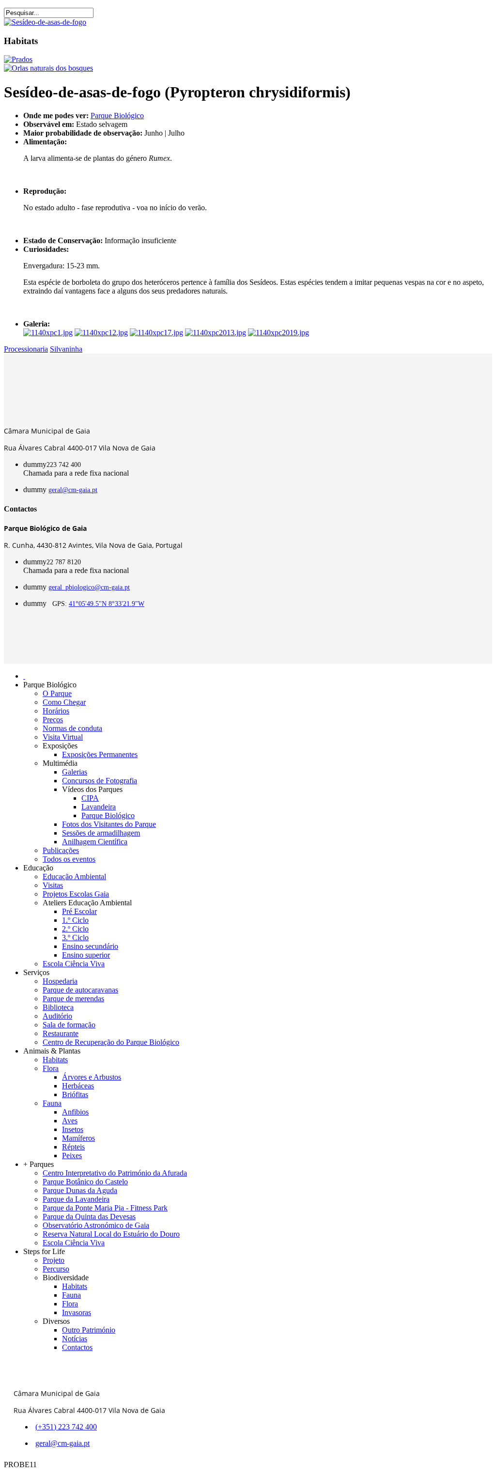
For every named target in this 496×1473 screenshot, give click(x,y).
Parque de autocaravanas (80, 990)
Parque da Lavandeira (76, 1199)
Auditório (57, 1016)
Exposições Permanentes (100, 754)
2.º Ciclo (75, 929)
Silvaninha (66, 349)
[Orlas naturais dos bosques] (48, 68)
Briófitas (75, 1094)
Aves (70, 1120)
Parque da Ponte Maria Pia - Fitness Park (105, 1208)
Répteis (73, 1147)
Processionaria (26, 349)
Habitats (55, 1059)
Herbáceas (78, 1086)
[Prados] (18, 59)
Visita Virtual (63, 737)
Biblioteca (58, 1007)
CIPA (90, 798)
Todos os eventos (69, 859)
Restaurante (60, 1033)
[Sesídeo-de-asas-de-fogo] (45, 22)
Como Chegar (64, 702)
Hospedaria (60, 981)
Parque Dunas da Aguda (80, 1190)
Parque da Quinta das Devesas (89, 1216)
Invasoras (76, 1312)
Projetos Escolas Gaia (76, 894)
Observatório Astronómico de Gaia (96, 1225)
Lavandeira (98, 807)
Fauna (52, 1103)
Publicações (61, 850)
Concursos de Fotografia (99, 780)
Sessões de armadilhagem (101, 833)
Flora (51, 1068)
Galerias (74, 772)
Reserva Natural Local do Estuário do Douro (111, 1234)
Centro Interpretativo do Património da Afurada (115, 1173)
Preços (53, 719)
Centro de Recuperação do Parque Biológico (111, 1042)
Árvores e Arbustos (91, 1077)
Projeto (53, 1260)
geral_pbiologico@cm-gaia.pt (89, 587)
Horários (56, 711)
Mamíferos (78, 1138)
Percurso (56, 1269)
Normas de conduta (72, 728)
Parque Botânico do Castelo (85, 1182)
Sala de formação (69, 1025)
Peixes (72, 1155)
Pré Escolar (79, 911)
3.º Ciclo (75, 937)
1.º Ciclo (75, 920)
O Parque (57, 693)
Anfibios (75, 1112)
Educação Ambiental (74, 876)
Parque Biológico (117, 115)
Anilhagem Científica (94, 841)
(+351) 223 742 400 (66, 1427)
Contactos (77, 1347)
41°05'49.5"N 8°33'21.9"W (106, 603)
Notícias (74, 1338)
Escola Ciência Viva (74, 964)
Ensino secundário (90, 946)
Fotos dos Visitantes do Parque (109, 824)
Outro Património (88, 1330)
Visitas (53, 885)
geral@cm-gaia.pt (72, 490)
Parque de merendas (73, 998)
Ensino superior (86, 955)
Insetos (72, 1129)
